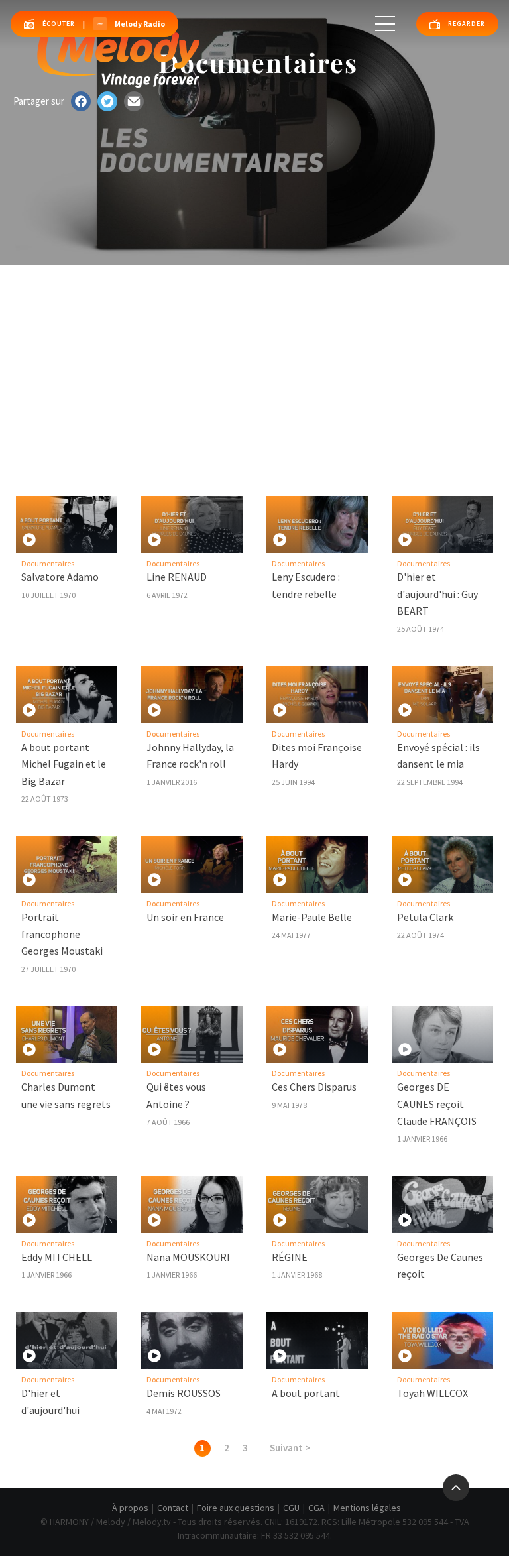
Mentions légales (367, 1508)
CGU (291, 1508)
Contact (172, 1508)
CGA (316, 1508)
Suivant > (290, 1447)
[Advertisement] (254, 364)
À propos (130, 1508)
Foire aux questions (235, 1508)
